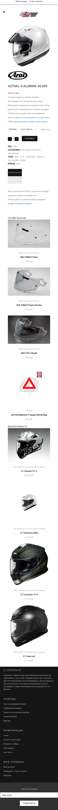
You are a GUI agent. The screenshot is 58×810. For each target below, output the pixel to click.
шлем (23, 160)
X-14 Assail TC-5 (29, 471)
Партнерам (9, 748)
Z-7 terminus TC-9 (29, 594)
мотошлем (13, 160)
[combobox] (28, 129)
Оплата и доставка (12, 739)
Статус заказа (35, 1)
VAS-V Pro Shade (29, 353)
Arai (18, 163)
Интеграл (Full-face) (30, 150)
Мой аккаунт (21, 1)
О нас (6, 735)
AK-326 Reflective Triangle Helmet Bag (29, 415)
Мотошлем (13, 153)
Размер (13, 129)
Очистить (45, 129)
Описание (15, 172)
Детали (13, 180)
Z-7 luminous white (29, 533)
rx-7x (22, 156)
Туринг (29, 411)
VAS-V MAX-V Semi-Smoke (29, 305)
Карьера (7, 775)
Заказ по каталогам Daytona (16, 712)
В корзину (29, 139)
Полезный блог (10, 716)
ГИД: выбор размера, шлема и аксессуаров (27, 121)
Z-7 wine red (29, 656)
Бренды (7, 720)
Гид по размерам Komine (15, 704)
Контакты (8, 752)
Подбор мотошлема (12, 708)
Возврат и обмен (11, 744)
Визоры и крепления (29, 253)
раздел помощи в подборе (20, 203)
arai (16, 156)
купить (40, 156)
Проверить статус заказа (15, 771)
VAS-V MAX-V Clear (29, 257)
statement (30, 156)
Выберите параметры (14, 419)
